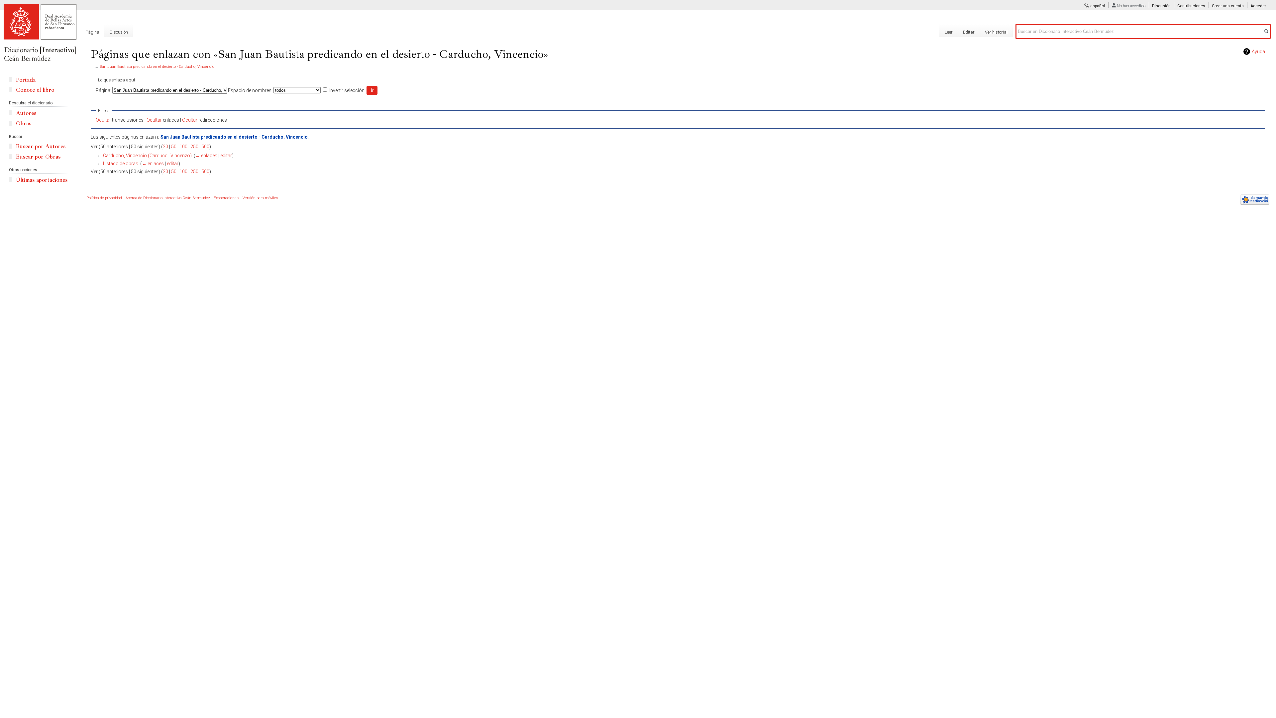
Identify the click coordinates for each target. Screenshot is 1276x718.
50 (173, 146)
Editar (969, 32)
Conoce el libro (35, 90)
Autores (26, 113)
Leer (949, 32)
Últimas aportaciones (41, 180)
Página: (103, 90)
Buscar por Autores (40, 146)
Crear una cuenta (1228, 6)
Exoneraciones (226, 198)
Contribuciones (1191, 6)
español (1097, 6)
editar (226, 155)
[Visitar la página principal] (40, 33)
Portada (26, 80)
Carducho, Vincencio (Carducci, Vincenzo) (147, 155)
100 (183, 146)
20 (165, 146)
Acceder (1258, 6)
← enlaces (206, 155)
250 (194, 146)
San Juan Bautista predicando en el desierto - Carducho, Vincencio (157, 66)
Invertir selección (347, 90)
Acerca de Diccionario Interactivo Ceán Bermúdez (168, 198)
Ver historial (996, 32)
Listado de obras (120, 163)
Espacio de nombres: (250, 90)
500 (205, 146)
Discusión (1161, 6)
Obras (23, 123)
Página (92, 32)
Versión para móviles (260, 198)
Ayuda (1258, 51)
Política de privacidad (104, 198)
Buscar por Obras (38, 157)
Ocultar (103, 120)
